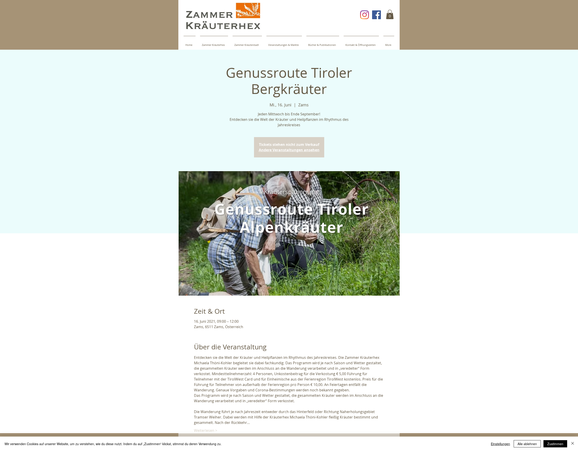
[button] (390, 14)
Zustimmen (555, 444)
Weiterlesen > (205, 430)
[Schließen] (572, 443)
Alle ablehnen (527, 444)
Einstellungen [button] (500, 444)
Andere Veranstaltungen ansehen (289, 149)
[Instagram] (364, 14)
